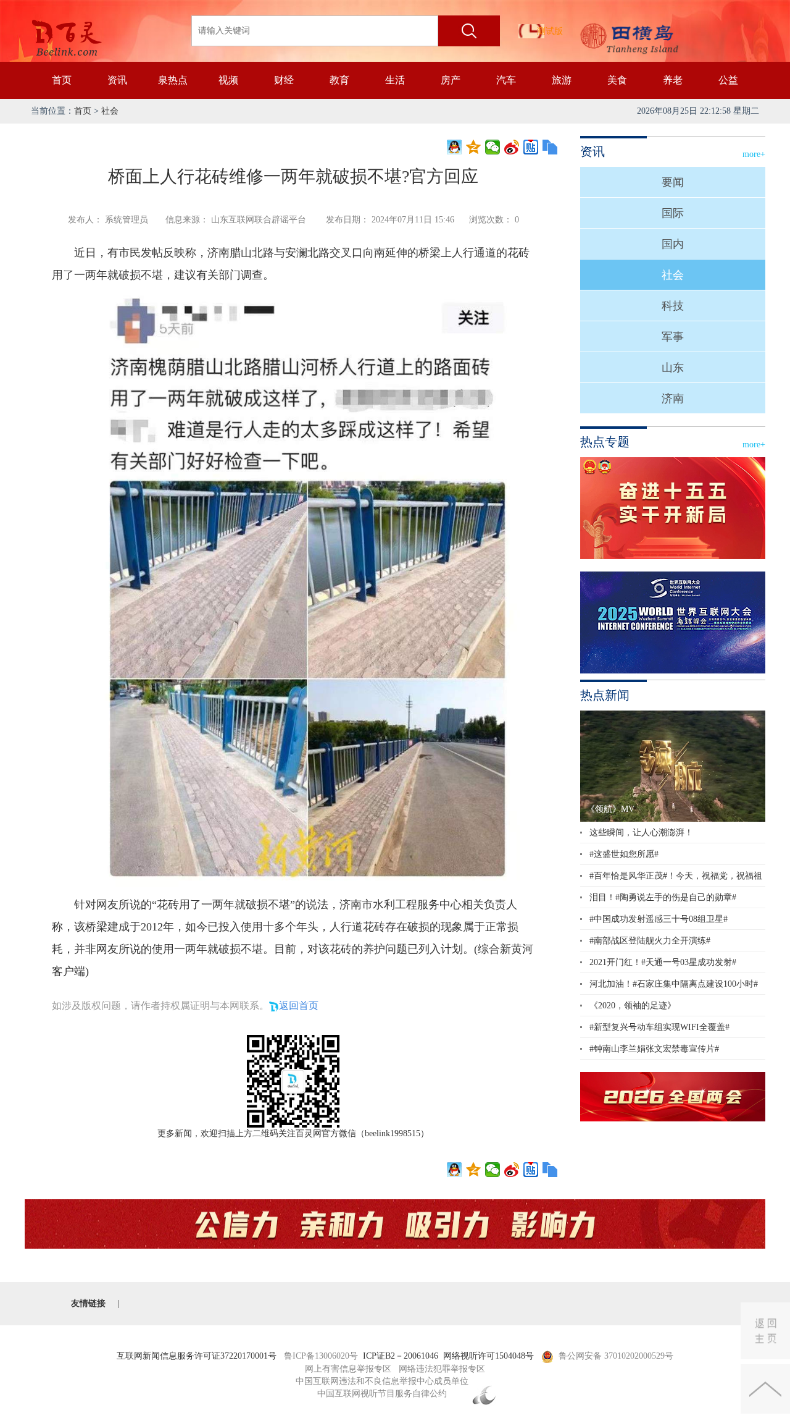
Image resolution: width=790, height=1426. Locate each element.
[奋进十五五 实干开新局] (672, 508)
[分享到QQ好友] (454, 147)
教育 (339, 80)
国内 (673, 244)
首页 (62, 80)
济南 (673, 398)
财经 (284, 80)
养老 (673, 80)
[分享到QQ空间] (473, 147)
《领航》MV (610, 809)
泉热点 (173, 80)
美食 (617, 80)
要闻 (673, 182)
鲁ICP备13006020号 (321, 1356)
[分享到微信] (493, 147)
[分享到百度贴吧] (531, 147)
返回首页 (298, 1005)
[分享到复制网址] (550, 147)
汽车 (506, 80)
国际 (673, 213)
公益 (728, 80)
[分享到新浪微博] (512, 147)
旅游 (562, 80)
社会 (109, 111)
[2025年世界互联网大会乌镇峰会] (672, 622)
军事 (673, 337)
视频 (228, 80)
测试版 (550, 31)
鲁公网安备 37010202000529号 (616, 1356)
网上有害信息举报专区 (348, 1368)
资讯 (117, 80)
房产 (450, 80)
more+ (753, 154)
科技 (673, 306)
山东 (673, 367)
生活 (395, 80)
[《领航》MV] (672, 765)
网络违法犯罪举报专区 (442, 1368)
